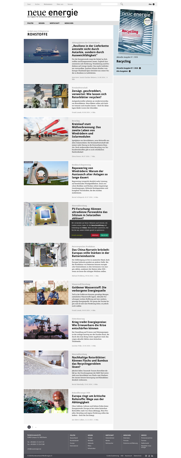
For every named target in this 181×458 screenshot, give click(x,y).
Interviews (126, 438)
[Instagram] (146, 456)
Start (29, 4)
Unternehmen (110, 438)
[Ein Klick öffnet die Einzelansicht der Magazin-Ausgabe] (136, 33)
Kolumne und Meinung (130, 443)
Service (70, 4)
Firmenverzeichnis (146, 438)
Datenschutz (137, 456)
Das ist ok (104, 235)
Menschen (69, 23)
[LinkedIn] (152, 456)
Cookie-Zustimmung (113, 456)
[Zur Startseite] (52, 13)
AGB (122, 456)
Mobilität (90, 440)
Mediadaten (48, 4)
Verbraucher (109, 443)
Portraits (126, 440)
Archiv (37, 4)
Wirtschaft (54, 23)
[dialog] (90, 229)
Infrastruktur (92, 448)
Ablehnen (95, 235)
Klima (89, 446)
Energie (90, 438)
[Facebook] (149, 456)
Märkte (108, 440)
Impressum (128, 456)
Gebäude (90, 443)
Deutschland (74, 438)
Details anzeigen (77, 235)
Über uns (60, 4)
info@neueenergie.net (34, 449)
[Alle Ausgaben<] (130, 72)
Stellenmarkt (145, 443)
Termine (143, 440)
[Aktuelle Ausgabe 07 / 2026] (140, 69)
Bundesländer (74, 440)
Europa (72, 443)
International (74, 446)
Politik (30, 23)
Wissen (42, 23)
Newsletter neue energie (146, 446)
